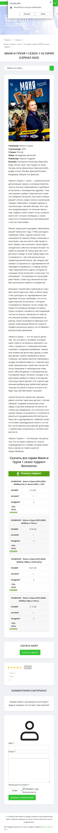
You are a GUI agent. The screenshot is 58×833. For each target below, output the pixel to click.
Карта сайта (47, 827)
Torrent (16, 20)
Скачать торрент (30, 652)
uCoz (7, 816)
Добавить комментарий (22, 797)
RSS (5, 829)
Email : (12, 751)
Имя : (11, 743)
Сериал (12, 673)
